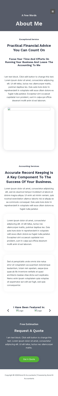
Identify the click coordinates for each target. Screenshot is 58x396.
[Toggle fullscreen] (13, 390)
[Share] (22, 390)
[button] (8, 310)
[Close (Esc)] (31, 390)
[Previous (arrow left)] (4, 394)
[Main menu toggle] (52, 11)
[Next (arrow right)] (13, 394)
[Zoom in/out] (4, 390)
